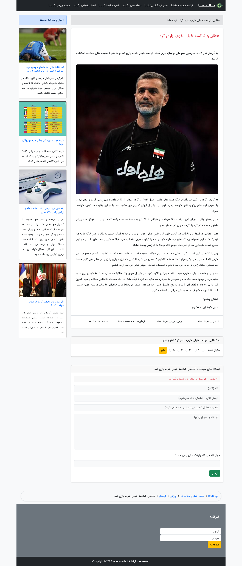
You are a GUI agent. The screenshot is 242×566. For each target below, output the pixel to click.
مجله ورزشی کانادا (59, 5)
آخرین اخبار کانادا (109, 5)
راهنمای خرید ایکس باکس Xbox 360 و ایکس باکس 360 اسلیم (44, 210)
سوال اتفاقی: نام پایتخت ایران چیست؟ (197, 455)
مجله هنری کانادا (132, 5)
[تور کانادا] (210, 5)
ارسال (215, 473)
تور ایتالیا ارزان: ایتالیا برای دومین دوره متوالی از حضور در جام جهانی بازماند (45, 69)
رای (163, 350)
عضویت (214, 544)
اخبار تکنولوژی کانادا (84, 5)
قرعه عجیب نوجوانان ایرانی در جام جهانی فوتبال (43, 142)
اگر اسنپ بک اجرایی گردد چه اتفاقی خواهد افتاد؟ (46, 303)
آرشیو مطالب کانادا (182, 5)
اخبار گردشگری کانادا (156, 5)
